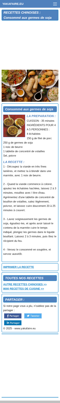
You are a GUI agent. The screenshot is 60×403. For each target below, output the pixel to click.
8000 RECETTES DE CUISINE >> (23, 288)
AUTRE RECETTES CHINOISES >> (25, 284)
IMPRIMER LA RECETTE (18, 267)
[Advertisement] (30, 45)
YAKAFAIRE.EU (13, 3)
